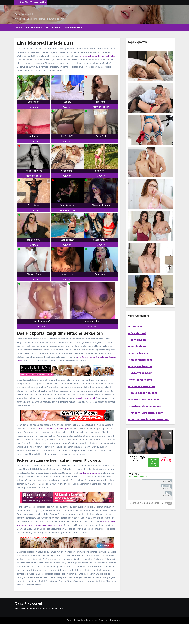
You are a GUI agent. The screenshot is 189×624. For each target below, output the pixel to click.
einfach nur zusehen (90, 473)
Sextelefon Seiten (74, 27)
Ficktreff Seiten (34, 27)
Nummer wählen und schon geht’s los (97, 56)
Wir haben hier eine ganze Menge (52, 428)
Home (19, 27)
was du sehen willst (85, 398)
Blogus (101, 620)
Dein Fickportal (23, 14)
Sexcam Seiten (53, 27)
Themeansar (116, 620)
